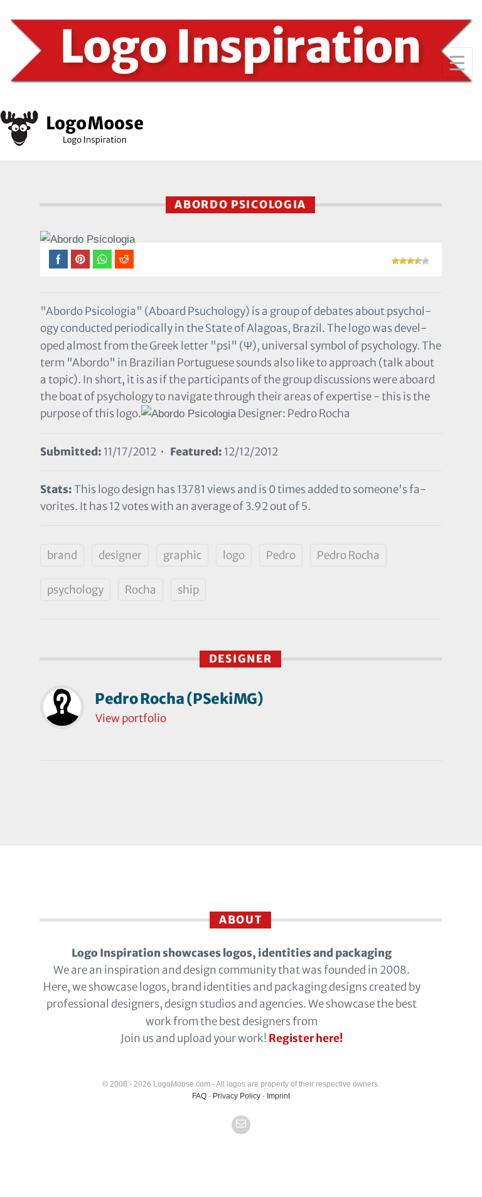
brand (62, 555)
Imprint (278, 1096)
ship (188, 590)
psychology (75, 590)
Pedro (281, 555)
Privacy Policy (236, 1096)
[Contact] (241, 1124)
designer (120, 555)
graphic (182, 555)
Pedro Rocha (348, 555)
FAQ (199, 1096)
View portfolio (130, 718)
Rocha (140, 590)
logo (234, 555)
